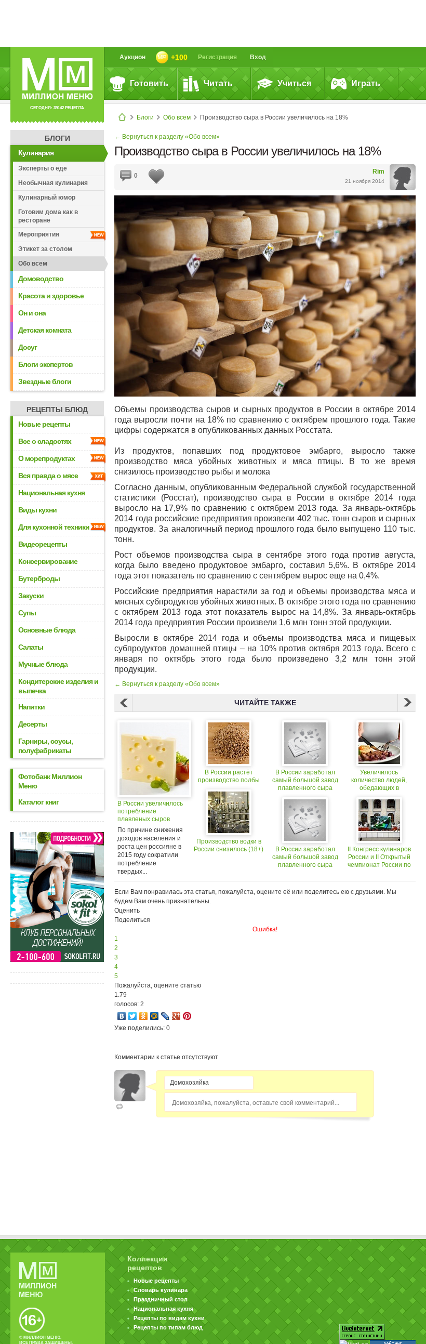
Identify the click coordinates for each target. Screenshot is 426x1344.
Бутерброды (39, 578)
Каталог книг (38, 802)
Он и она (32, 313)
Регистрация (217, 57)
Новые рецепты (44, 424)
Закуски (31, 595)
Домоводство (40, 278)
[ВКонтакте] (121, 1016)
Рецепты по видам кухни (169, 1318)
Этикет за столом (45, 249)
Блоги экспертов (45, 364)
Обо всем (177, 117)
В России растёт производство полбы (229, 776)
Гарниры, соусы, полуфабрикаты (45, 746)
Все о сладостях (44, 441)
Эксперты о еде (42, 168)
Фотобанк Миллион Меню (50, 781)
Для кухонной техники (53, 527)
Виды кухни (37, 510)
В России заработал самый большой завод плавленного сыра (305, 780)
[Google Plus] (176, 1016)
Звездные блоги (44, 381)
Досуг (27, 347)
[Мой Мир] (154, 1016)
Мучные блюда (43, 664)
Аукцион (132, 57)
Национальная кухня (51, 493)
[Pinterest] (187, 1016)
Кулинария (36, 153)
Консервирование (47, 561)
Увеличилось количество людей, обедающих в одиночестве (379, 780)
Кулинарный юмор (46, 197)
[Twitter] (132, 1016)
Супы (27, 613)
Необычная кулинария (53, 183)
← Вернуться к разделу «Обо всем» (167, 136)
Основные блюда (46, 630)
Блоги (145, 117)
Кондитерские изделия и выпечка (58, 686)
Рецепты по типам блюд (168, 1327)
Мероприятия (38, 234)
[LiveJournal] (165, 1016)
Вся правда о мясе (48, 475)
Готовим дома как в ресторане (48, 216)
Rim (378, 171)
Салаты (30, 647)
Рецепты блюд (57, 409)
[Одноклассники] (143, 1016)
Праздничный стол (161, 1299)
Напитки (31, 707)
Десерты (32, 724)
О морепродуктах (46, 458)
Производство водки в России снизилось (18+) (228, 845)
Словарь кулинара (161, 1290)
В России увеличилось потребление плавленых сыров (150, 811)
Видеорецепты (42, 544)
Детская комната (44, 330)
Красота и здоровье (51, 296)
